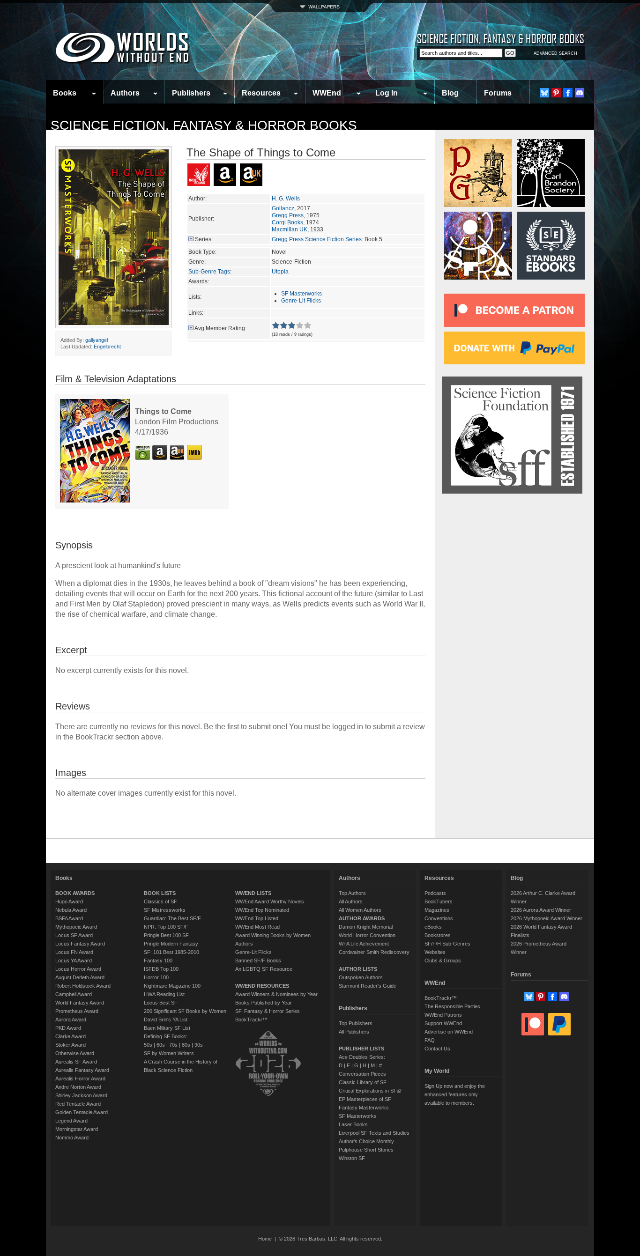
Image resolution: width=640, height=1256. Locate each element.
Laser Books (353, 1124)
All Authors (351, 901)
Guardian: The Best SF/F (172, 918)
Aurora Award (70, 1019)
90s (198, 1045)
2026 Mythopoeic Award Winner (546, 918)
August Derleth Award (79, 977)
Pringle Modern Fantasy (171, 943)
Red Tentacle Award (78, 1104)
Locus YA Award (73, 960)
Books (64, 93)
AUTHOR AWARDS (362, 918)
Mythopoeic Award (76, 927)
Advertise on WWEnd (448, 1031)
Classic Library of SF (363, 1082)
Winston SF (352, 1158)
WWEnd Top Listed (256, 918)
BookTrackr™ (251, 1019)
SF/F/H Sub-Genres (447, 943)
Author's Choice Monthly (366, 1141)
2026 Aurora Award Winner (541, 910)
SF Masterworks (301, 293)
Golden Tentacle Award (81, 1112)
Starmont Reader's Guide (367, 986)
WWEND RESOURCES (262, 986)
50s (148, 1045)
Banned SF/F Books (258, 960)
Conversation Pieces (362, 1074)
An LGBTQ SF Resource (263, 969)
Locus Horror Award (78, 969)
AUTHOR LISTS (358, 969)
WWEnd (327, 93)
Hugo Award (69, 901)
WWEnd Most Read (257, 927)
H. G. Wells (286, 198)
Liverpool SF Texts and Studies (374, 1133)
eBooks (433, 927)
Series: (204, 239)
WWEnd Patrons (443, 1015)
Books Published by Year (263, 1002)
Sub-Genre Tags (209, 271)
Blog (450, 93)
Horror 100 (156, 977)
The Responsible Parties (452, 1006)
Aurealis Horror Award (80, 1078)
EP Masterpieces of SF (365, 1099)
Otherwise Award (74, 1053)
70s (173, 1045)
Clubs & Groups (442, 960)
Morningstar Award (76, 1129)
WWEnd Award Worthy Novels (269, 901)
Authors (125, 93)
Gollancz (283, 208)
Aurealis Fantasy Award (82, 1070)
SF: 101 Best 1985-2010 (171, 952)
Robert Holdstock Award (83, 986)
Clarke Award (70, 1036)
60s (160, 1045)
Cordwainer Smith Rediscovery (374, 952)
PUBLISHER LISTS (361, 1048)
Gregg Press (288, 215)
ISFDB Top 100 (161, 969)
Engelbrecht (107, 346)
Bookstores (437, 935)
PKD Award (68, 1028)
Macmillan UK (289, 229)
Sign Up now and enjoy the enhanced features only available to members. (454, 1094)
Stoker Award (70, 1045)
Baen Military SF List (167, 1028)
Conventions (438, 918)
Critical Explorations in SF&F (371, 1090)
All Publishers (354, 1031)
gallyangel (96, 340)
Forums (498, 93)
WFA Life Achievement (364, 943)
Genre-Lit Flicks (301, 300)
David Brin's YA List (165, 1019)
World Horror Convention (367, 935)
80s (186, 1045)
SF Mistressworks (165, 910)
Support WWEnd (443, 1023)
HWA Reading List (164, 994)
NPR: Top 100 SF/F (166, 927)
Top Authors (352, 893)
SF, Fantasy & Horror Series (267, 1011)
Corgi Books (287, 222)
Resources (261, 93)
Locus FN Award (74, 952)
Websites (435, 952)
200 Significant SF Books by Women (185, 1011)
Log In (386, 93)
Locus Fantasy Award (80, 943)
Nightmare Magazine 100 (172, 986)
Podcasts (435, 893)
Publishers (191, 93)
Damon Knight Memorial (366, 927)
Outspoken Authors (361, 977)
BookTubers (438, 901)
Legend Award (71, 1120)
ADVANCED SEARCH (555, 53)
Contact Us (437, 1048)
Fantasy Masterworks (364, 1107)
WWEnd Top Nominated (262, 910)
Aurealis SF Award (76, 1061)
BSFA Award (69, 918)
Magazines (436, 910)
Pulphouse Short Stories (366, 1150)
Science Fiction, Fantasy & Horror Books (204, 125)
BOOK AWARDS (75, 893)
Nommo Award (72, 1137)
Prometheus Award (76, 1011)
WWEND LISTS (253, 893)
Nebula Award (71, 910)
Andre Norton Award (78, 1087)
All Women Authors (360, 910)
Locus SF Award (74, 935)
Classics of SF (160, 901)
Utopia (280, 271)
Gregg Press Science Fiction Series (317, 239)
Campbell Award (73, 994)
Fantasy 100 (158, 960)
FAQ (429, 1040)
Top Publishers (355, 1023)
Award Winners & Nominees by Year (276, 994)
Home (265, 1238)
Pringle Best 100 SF (166, 935)
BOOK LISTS (160, 893)
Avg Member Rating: (220, 328)
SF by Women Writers (169, 1053)
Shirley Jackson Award (81, 1095)
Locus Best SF (161, 1002)
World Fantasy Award (79, 1002)
